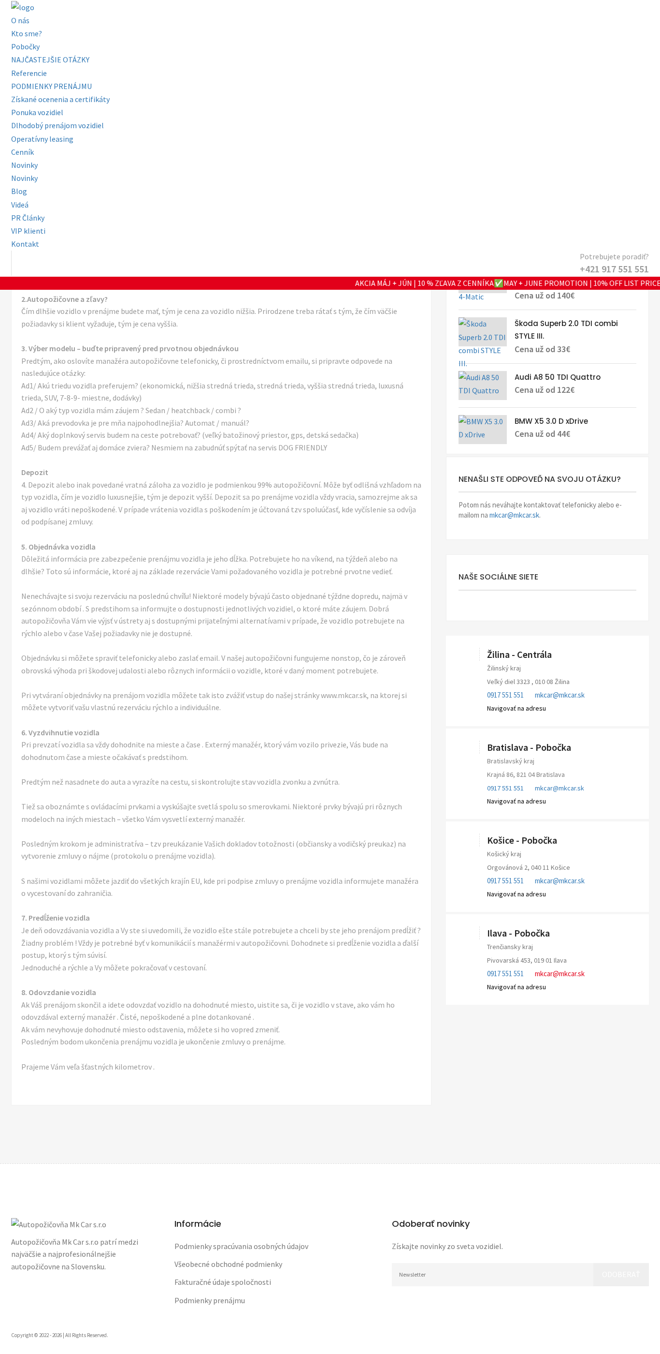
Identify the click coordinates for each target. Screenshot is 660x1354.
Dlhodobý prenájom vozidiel (57, 125)
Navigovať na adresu (516, 708)
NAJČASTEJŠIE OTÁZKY (50, 59)
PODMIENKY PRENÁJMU (51, 86)
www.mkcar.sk (344, 695)
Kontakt (25, 244)
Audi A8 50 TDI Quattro (558, 377)
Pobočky (25, 46)
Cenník (22, 152)
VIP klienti (28, 231)
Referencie (29, 73)
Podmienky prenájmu (209, 1300)
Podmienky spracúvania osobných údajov (241, 1246)
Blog (19, 191)
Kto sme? (26, 33)
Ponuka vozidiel (37, 112)
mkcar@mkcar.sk (514, 515)
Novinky (24, 165)
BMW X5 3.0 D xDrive (551, 421)
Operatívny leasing (42, 139)
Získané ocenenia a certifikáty (60, 99)
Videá (20, 204)
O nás (20, 20)
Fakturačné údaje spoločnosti (222, 1282)
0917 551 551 (505, 694)
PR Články (27, 218)
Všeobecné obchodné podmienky (228, 1264)
